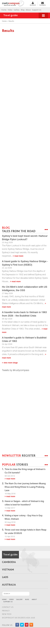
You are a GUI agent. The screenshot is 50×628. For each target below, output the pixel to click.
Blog (22, 10)
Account (33, 5)
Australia (9, 584)
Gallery (16, 10)
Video (10, 10)
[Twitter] (22, 626)
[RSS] (31, 626)
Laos (5, 577)
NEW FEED (6, 614)
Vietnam (8, 569)
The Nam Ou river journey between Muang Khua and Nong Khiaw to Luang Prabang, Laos (25, 487)
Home (3, 10)
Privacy (6, 611)
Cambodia (9, 562)
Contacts (42, 5)
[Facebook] (17, 626)
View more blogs (10, 363)
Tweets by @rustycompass (15, 370)
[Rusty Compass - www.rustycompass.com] (14, 3)
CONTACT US (7, 607)
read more (18, 256)
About (28, 10)
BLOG (18, 229)
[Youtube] (27, 626)
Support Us (36, 10)
